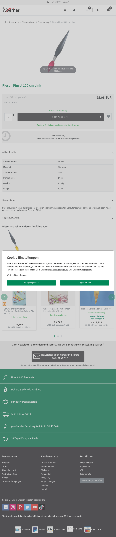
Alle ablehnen (84, 282)
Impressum (86, 269)
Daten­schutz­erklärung (58, 269)
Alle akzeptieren (31, 282)
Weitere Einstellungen (17, 275)
